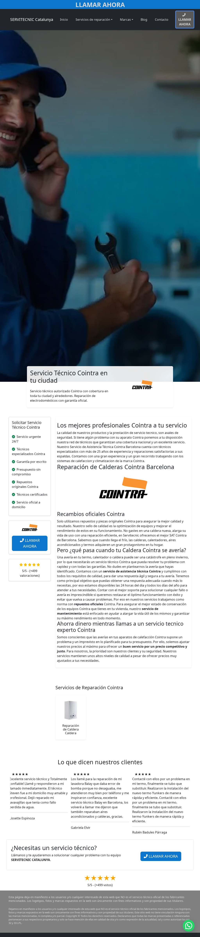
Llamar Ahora (100, 4)
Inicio (64, 19)
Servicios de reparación (93, 19)
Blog (144, 19)
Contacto (161, 19)
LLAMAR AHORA (31, 543)
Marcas (125, 19)
